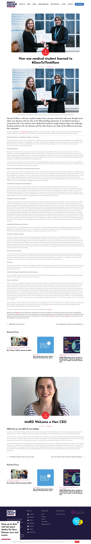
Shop (64, 4)
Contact (70, 4)
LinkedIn (31, 514)
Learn (34, 4)
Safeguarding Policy (46, 524)
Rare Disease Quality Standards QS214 (19, 350)
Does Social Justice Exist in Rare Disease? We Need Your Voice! (43, 357)
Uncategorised (49, 66)
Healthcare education (12, 347)
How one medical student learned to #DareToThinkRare (66, 457)
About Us (22, 4)
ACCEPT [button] (77, 541)
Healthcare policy (21, 347)
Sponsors (43, 516)
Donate (80, 4)
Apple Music (32, 532)
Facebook (31, 517)
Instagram (31, 523)
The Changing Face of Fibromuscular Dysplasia (69, 324)
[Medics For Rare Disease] (12, 7)
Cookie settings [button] (69, 541)
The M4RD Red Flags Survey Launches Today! (21, 457)
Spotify (31, 529)
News (28, 4)
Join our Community (60, 514)
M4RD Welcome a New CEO (16, 324)
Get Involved (55, 4)
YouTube (31, 526)
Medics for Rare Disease (64, 354)
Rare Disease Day (43, 4)
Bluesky (31, 520)
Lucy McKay (41, 66)
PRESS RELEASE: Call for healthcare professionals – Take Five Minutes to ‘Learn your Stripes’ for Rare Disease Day (71, 360)
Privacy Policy (45, 521)
